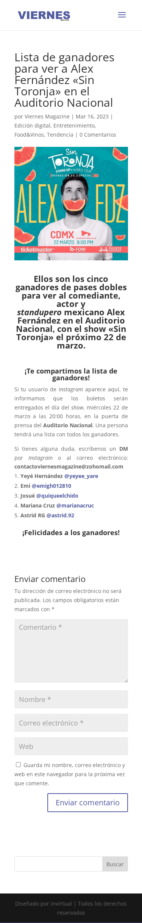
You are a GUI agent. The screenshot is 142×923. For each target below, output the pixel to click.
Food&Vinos (29, 134)
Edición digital (32, 125)
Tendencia (60, 134)
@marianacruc (75, 505)
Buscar (115, 864)
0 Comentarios (98, 134)
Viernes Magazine (47, 116)
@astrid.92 (59, 515)
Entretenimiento (74, 125)
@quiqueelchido (57, 495)
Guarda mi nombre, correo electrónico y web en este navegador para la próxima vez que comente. (69, 774)
